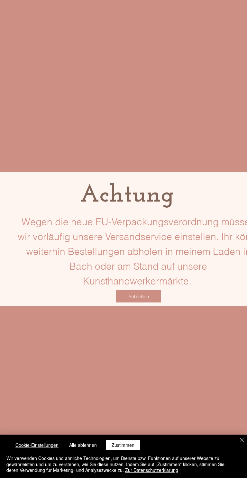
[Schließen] (242, 440)
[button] (138, 296)
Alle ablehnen (83, 445)
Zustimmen (123, 445)
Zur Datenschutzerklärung (151, 470)
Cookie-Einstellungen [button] (37, 445)
